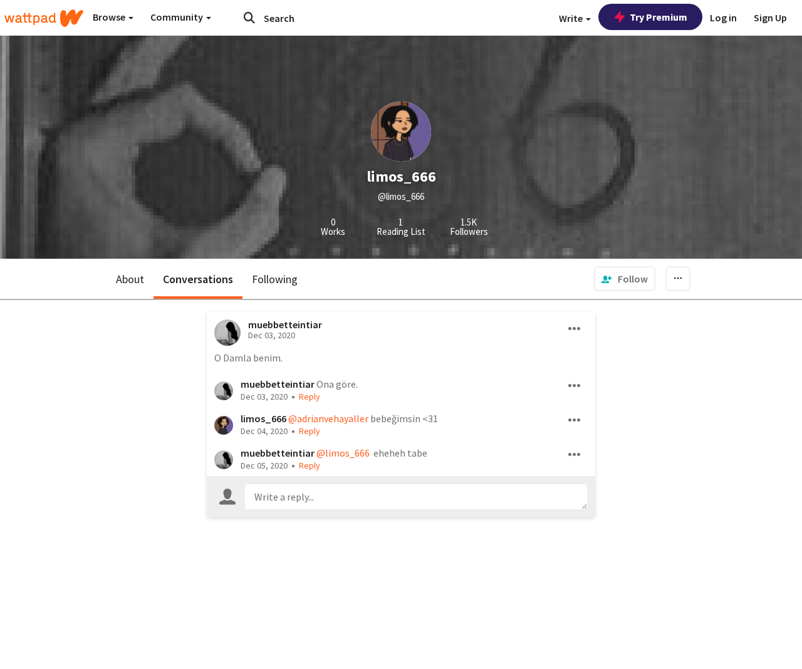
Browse (110, 17)
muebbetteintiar (285, 324)
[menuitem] (624, 278)
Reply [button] (309, 396)
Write (572, 18)
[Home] (43, 18)
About (130, 279)
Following (275, 279)
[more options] (574, 328)
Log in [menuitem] (723, 17)
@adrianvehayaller (328, 418)
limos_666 (263, 418)
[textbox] (416, 497)
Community (177, 17)
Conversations (198, 279)
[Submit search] (249, 18)
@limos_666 (343, 453)
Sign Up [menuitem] (770, 17)
